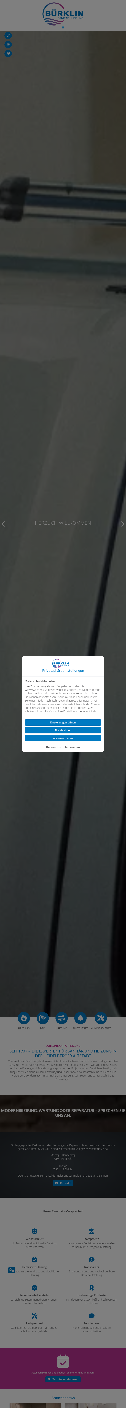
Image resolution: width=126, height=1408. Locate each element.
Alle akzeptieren (63, 738)
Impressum (72, 747)
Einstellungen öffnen (63, 722)
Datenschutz (54, 747)
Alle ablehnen (63, 730)
